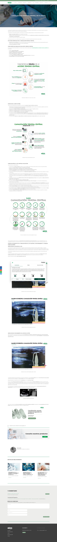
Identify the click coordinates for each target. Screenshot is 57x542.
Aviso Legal (9, 530)
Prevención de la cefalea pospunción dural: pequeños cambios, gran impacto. (28, 473)
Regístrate (24, 532)
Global (42, 0)
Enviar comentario (46, 516)
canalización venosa (12, 425)
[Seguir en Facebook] (37, 530)
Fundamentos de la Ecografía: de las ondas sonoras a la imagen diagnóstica (13, 473)
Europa (48, 0)
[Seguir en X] (39, 530)
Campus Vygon (26, 475)
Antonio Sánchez (11, 475)
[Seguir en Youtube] (43, 530)
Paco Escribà (41, 476)
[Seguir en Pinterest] (44, 530)
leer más (9, 477)
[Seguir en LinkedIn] (41, 530)
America (44, 0)
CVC (25, 425)
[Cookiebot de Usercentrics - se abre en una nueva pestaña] (41, 262)
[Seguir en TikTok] (45, 530)
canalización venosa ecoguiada (20, 425)
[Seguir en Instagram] (40, 530)
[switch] (24, 276)
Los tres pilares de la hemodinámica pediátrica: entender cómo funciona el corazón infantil (42, 474)
